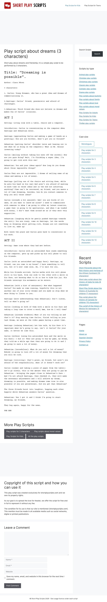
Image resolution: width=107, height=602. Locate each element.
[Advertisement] (53, 26)
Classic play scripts (87, 85)
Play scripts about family (89, 99)
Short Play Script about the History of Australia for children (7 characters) (90, 291)
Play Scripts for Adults (88, 113)
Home (81, 331)
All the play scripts (36, 436)
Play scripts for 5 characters (89, 178)
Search (97, 54)
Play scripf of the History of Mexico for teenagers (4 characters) (90, 308)
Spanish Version (86, 338)
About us (83, 334)
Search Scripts (85, 50)
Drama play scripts (87, 92)
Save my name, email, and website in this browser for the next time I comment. (35, 577)
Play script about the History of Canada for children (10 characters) (89, 300)
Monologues (87, 144)
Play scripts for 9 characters (89, 214)
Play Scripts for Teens (92, 5)
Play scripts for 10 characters (89, 223)
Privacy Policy (85, 341)
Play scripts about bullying (90, 96)
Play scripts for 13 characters (89, 241)
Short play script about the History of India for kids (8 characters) (90, 282)
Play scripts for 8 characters (89, 205)
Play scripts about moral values (47, 431)
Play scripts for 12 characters (89, 232)
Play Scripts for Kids (72, 5)
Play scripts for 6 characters (89, 187)
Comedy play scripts (87, 89)
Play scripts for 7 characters (89, 196)
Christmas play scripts (88, 82)
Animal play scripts (87, 75)
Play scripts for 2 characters (89, 151)
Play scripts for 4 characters (89, 169)
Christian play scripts (88, 78)
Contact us (83, 345)
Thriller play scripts (87, 123)
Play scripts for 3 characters (18, 431)
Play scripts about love (88, 103)
